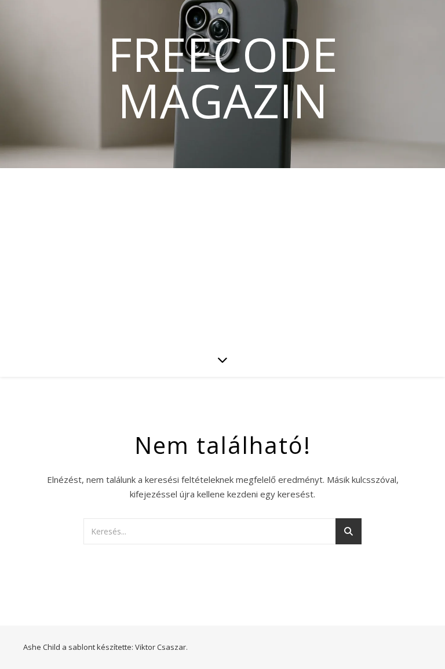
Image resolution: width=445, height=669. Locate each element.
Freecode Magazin (223, 77)
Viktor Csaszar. (161, 647)
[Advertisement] (222, 255)
